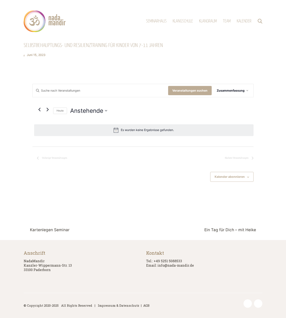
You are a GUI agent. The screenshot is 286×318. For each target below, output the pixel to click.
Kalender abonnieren (230, 176)
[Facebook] (247, 303)
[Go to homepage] (45, 21)
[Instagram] (258, 303)
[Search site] (260, 22)
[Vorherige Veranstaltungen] (39, 109)
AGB (146, 305)
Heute (60, 110)
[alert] (144, 130)
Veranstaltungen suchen (189, 90)
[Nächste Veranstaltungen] (47, 109)
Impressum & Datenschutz (118, 305)
